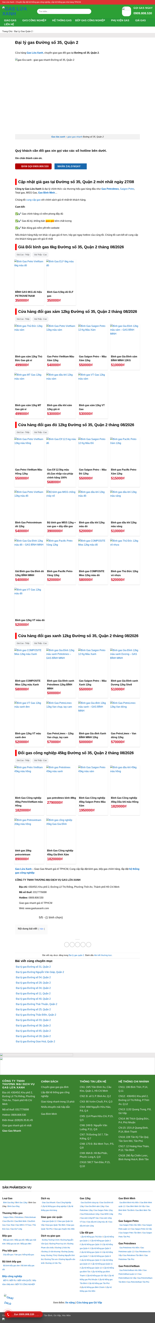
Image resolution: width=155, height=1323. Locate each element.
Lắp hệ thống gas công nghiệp (54, 1206)
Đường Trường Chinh (50, 1240)
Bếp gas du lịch (13, 1244)
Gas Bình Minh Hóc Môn (129, 1202)
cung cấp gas (33, 200)
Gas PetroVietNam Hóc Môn (130, 1270)
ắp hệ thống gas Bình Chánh (93, 1287)
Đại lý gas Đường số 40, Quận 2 (33, 999)
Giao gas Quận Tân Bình (55, 1225)
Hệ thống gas (62, 20)
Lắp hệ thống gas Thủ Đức (91, 1237)
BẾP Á (5, 1280)
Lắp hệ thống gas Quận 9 (91, 1260)
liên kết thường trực (103, 955)
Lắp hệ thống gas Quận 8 (101, 1256)
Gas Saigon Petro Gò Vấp (141, 1229)
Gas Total (10, 1225)
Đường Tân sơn (51, 1259)
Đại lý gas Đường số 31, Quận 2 (33, 966)
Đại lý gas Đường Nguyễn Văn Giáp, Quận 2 (40, 972)
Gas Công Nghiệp (64, 1202)
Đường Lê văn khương (51, 1252)
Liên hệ (9, 24)
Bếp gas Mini (26, 1244)
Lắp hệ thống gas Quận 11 (102, 1264)
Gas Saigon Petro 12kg (103, 1210)
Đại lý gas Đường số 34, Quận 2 (33, 988)
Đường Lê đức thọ (62, 1248)
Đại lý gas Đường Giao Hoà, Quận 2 (35, 1041)
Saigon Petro (127, 189)
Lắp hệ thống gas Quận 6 (91, 1252)
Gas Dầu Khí (8, 1221)
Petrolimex (19, 1217)
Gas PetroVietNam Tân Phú (138, 1282)
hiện (41, 929)
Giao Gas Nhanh (11, 1131)
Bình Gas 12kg (21, 1202)
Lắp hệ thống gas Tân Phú (98, 1283)
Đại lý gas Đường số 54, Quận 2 (33, 977)
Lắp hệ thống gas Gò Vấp (96, 1276)
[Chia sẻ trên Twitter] (72, 944)
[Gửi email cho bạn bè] (77, 944)
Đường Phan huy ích (58, 1244)
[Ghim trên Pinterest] (83, 944)
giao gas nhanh (75, 136)
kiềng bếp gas (28, 1255)
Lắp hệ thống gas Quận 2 (101, 1241)
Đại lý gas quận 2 (23, 31)
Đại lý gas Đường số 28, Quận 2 (33, 1036)
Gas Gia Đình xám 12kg (94, 1206)
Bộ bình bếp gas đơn (11, 1266)
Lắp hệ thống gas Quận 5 (101, 1248)
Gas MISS (20, 1225)
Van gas (18, 1255)
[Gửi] (88, 11)
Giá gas (140, 20)
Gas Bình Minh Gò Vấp (136, 1206)
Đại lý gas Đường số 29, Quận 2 (33, 982)
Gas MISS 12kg (107, 1214)
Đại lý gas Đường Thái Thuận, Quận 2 (36, 1004)
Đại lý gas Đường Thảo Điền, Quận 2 (36, 1014)
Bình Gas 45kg (13, 1206)
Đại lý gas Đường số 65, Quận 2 (33, 1031)
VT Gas (28, 1225)
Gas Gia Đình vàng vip (90, 1202)
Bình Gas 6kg (8, 1202)
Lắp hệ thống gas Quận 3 (91, 1244)
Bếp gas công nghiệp (90, 20)
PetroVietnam (30, 1217)
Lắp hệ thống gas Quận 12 (91, 1268)
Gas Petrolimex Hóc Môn (129, 1248)
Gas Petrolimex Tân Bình (133, 1255)
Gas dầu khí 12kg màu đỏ (97, 1222)
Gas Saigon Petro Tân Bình (130, 1233)
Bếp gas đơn (8, 1240)
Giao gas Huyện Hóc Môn (64, 1229)
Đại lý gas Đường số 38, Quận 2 (33, 1025)
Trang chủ (7, 31)
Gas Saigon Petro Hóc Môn (130, 1225)
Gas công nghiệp (34, 20)
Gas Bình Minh (49, 1114)
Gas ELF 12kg (16, 1229)
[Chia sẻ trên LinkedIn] (88, 944)
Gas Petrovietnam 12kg (90, 1214)
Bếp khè (10, 1284)
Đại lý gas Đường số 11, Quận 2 (33, 993)
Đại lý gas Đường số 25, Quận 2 (33, 1009)
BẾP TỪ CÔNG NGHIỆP (25, 1284)
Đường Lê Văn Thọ (53, 1263)
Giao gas (10, 20)
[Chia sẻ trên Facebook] (66, 944)
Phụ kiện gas (120, 20)
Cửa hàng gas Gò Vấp (89, 1302)
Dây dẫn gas (8, 1255)
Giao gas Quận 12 (49, 1221)
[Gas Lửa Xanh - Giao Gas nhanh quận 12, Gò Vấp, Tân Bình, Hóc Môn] (17, 11)
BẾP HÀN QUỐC (24, 1280)
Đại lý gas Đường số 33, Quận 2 (33, 1020)
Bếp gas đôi (20, 1240)
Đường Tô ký (52, 1255)
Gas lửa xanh (58, 136)
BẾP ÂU (13, 1280)
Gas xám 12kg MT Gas (90, 1218)
